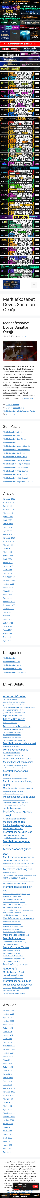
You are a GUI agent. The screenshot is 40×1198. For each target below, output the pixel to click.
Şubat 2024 (8, 556)
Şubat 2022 (8, 623)
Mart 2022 (7, 619)
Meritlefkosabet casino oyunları (18, 788)
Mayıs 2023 (8, 587)
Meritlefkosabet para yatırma (16, 904)
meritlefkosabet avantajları (12, 732)
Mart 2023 (7, 595)
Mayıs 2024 (8, 545)
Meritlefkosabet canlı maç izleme (17, 783)
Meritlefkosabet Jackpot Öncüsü (16, 464)
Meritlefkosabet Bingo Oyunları (15, 471)
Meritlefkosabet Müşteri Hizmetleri (14, 883)
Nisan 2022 (8, 616)
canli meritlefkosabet (10, 699)
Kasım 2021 (8, 633)
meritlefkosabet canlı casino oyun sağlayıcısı (14, 768)
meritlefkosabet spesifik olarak (11, 929)
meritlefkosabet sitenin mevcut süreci (13, 926)
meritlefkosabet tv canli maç (14, 942)
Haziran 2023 (8, 584)
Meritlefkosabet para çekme (12, 907)
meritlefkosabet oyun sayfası (12, 899)
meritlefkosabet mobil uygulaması (14, 993)
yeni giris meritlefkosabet (11, 990)
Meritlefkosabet (12, 405)
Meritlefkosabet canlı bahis (17, 758)
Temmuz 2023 (9, 580)
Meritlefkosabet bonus (15, 749)
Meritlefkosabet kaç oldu (18, 869)
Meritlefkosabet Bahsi (15, 408)
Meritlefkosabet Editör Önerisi (15, 478)
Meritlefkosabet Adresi (12, 432)
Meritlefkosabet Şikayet (13, 665)
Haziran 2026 (8, 502)
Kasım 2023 (8, 566)
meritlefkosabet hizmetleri (25, 863)
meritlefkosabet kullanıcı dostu (13, 875)
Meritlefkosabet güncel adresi (16, 843)
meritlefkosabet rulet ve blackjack (12, 924)
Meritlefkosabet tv (14, 938)
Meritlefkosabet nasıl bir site (17, 888)
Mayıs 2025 (8, 513)
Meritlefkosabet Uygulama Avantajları (18, 482)
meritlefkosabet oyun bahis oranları (12, 896)
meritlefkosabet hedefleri (9, 863)
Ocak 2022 (7, 626)
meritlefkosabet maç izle (15, 878)
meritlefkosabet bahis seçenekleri (14, 740)
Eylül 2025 (7, 506)
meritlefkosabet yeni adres (13, 956)
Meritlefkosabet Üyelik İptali (14, 453)
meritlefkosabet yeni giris (11, 961)
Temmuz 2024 (9, 538)
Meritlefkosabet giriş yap (17, 831)
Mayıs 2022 (8, 612)
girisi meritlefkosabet (11, 707)
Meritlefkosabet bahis (12, 735)
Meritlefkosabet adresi (16, 726)
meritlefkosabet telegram (16, 934)
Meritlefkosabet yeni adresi (14, 958)
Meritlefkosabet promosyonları (18, 918)
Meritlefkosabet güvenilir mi (18, 857)
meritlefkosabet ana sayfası (13, 729)
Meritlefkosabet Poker (10, 910)
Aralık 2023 (8, 563)
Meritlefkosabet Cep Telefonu (14, 805)
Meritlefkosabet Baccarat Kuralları (17, 446)
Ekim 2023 (7, 570)
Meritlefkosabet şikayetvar (17, 984)
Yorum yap (10, 414)
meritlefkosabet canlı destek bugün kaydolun (15, 778)
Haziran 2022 (8, 609)
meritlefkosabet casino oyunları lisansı (13, 791)
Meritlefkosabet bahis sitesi (19, 743)
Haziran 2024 (8, 541)
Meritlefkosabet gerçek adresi (17, 813)
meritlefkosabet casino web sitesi (15, 803)
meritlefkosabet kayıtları (22, 866)
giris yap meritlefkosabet (13, 710)
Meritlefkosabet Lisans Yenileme (16, 460)
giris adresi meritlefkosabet (14, 705)
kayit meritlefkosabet (13, 715)
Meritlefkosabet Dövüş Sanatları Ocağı (16, 327)
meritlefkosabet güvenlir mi (15, 860)
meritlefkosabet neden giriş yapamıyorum (16, 894)
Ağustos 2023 (9, 577)
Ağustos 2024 (9, 534)
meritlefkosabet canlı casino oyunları (15, 765)
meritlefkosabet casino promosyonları (13, 794)
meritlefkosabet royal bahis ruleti (11, 921)
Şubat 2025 (8, 517)
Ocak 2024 (7, 559)
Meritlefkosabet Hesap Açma (15, 474)
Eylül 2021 (7, 641)
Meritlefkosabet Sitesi (13, 972)
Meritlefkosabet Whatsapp (11, 953)
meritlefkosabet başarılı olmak (11, 746)
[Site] (20, 74)
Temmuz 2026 (9, 499)
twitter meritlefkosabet (20, 988)
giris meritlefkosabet (27, 707)
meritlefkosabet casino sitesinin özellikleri (14, 800)
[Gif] (20, 119)
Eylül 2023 (7, 573)
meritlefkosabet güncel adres (15, 838)
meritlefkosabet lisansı (30, 875)
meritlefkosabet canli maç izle (13, 755)
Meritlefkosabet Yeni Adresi (14, 672)
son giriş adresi (7, 988)
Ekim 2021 (7, 637)
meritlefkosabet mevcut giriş (10, 881)
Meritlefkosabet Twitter (12, 669)
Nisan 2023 (8, 591)
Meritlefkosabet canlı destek (15, 772)
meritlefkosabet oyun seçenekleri (14, 902)
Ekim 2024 (7, 527)
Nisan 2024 (8, 548)
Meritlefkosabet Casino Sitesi (19, 796)
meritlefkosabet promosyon (12, 913)
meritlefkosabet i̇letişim (9, 866)
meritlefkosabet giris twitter (14, 819)
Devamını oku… (28, 398)
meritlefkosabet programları (26, 910)
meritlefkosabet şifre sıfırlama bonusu (13, 978)
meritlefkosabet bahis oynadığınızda (12, 737)
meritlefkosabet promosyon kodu (16, 915)
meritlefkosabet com (12, 808)
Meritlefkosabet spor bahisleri (14, 932)
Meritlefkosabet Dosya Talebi (15, 457)
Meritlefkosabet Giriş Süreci (14, 439)
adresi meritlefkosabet (14, 696)
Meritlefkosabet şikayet (17, 980)
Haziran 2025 (8, 510)
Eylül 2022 (7, 598)
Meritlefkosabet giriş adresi (17, 825)
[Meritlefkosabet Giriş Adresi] (11, 284)
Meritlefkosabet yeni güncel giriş (15, 966)
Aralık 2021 (7, 630)
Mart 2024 (7, 552)
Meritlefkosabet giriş (14, 822)
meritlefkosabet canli (11, 753)
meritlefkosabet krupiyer (9, 872)
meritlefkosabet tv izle (10, 944)
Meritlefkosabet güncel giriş (17, 851)
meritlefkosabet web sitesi (11, 950)
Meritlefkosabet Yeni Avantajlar (16, 467)
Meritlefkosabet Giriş (11, 435)
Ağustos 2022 (9, 602)
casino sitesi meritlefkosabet (14, 702)
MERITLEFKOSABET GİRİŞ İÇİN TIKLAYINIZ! (20, 44)
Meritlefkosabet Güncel (13, 835)
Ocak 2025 (7, 520)
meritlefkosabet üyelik (13, 975)
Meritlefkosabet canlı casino (18, 762)
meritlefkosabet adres (10, 723)
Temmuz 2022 (9, 605)
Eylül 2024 (7, 531)
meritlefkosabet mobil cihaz (26, 881)
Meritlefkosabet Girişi (13, 828)
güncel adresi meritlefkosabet (14, 713)
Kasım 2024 (8, 524)
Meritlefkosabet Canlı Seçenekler (16, 450)
